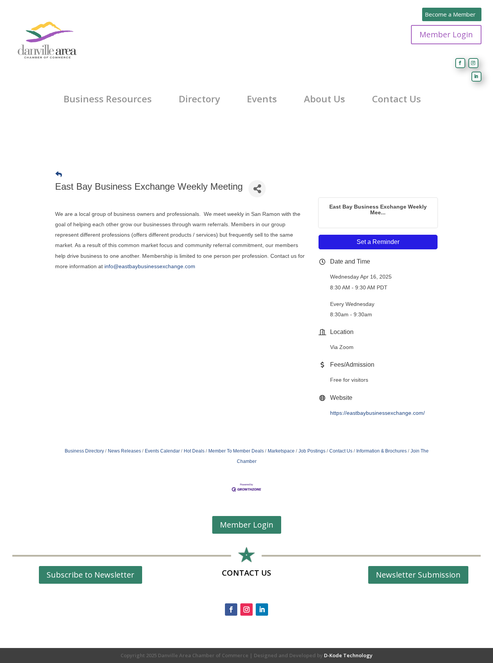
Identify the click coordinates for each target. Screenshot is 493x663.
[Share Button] (257, 188)
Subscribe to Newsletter (90, 574)
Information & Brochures (381, 451)
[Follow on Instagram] (473, 63)
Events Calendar (162, 451)
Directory (199, 99)
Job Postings (311, 451)
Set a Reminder (378, 242)
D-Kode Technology (348, 655)
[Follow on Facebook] (460, 63)
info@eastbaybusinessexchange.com (149, 266)
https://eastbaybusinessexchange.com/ (377, 413)
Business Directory (84, 451)
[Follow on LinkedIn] (476, 77)
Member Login (446, 34)
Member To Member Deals (236, 451)
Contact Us (396, 99)
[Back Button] (58, 174)
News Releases (124, 451)
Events (262, 99)
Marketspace (281, 451)
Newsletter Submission (418, 574)
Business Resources (108, 99)
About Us (324, 99)
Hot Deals (194, 451)
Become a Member (450, 14)
